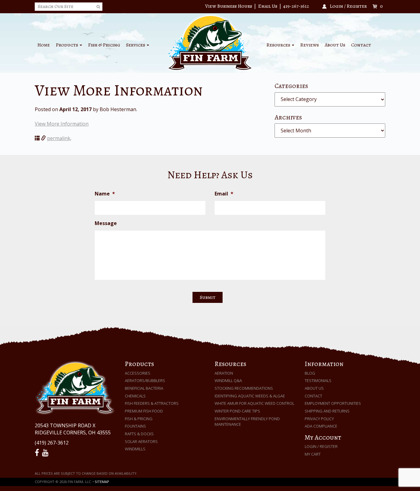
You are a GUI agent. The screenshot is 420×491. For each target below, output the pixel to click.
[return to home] (210, 42)
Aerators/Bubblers (145, 380)
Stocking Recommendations (244, 388)
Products (67, 45)
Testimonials (318, 380)
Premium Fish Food (144, 411)
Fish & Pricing (104, 45)
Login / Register (321, 446)
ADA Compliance (321, 426)
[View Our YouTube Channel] (46, 453)
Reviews (309, 45)
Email (224, 194)
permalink (58, 138)
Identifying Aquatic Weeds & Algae (250, 396)
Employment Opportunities (333, 403)
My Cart (313, 454)
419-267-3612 (296, 6)
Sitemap (102, 481)
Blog (310, 373)
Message (106, 223)
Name (105, 194)
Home (43, 45)
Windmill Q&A (228, 380)
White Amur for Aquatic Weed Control (254, 403)
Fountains (135, 426)
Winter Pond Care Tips (237, 411)
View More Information (62, 123)
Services (136, 45)
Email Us (267, 6)
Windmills (135, 449)
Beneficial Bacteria (144, 388)
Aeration (224, 373)
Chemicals (135, 396)
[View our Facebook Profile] (38, 453)
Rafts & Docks (139, 434)
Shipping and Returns (327, 411)
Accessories (137, 373)
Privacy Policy (319, 418)
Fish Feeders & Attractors (152, 403)
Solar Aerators (141, 441)
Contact (361, 45)
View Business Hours (228, 6)
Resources (278, 45)
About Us (335, 45)
